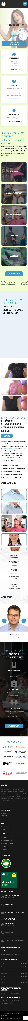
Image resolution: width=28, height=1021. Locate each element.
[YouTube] (6, 1015)
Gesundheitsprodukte (6, 826)
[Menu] (25, 4)
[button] (4, 621)
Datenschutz (4, 815)
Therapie (5, 846)
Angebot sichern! (14, 274)
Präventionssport (8, 843)
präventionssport (14, 214)
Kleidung (3, 829)
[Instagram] (3, 1015)
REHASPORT (14, 172)
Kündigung (3, 818)
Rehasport (6, 837)
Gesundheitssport (8, 840)
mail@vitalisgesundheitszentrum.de (15, 940)
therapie (14, 235)
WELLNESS (14, 256)
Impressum (3, 813)
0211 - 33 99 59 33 (9, 932)
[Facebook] (1, 1015)
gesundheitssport (14, 193)
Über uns (7, 436)
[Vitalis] (3, 3)
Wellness (5, 849)
